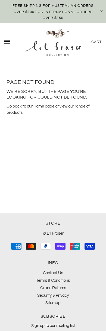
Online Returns (53, 288)
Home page (43, 106)
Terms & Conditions (53, 280)
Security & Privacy (53, 295)
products (15, 113)
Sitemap (53, 303)
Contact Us (53, 273)
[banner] (53, 42)
